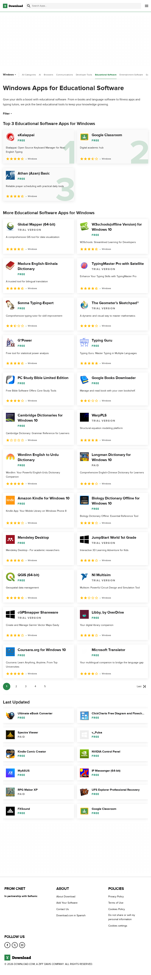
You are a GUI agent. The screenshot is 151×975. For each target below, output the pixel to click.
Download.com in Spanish (71, 915)
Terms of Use (115, 902)
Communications (64, 74)
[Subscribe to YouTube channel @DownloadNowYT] (22, 945)
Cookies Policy (116, 909)
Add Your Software (67, 902)
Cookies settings (117, 925)
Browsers (48, 74)
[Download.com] (13, 6)
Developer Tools (84, 74)
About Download (65, 896)
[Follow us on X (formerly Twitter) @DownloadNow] (15, 945)
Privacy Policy (116, 896)
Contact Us (62, 909)
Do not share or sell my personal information (121, 917)
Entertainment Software (131, 74)
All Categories (29, 74)
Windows (8, 74)
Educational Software (106, 74)
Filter (6, 113)
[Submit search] (29, 6)
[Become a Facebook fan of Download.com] (7, 945)
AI (40, 74)
